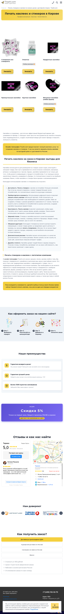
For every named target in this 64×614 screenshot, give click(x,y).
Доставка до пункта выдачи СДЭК (32, 539)
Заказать (7, 71)
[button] (57, 2)
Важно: (32, 555)
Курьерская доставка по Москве (32, 544)
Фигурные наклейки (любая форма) (50, 98)
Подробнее (34, 609)
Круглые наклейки (29, 98)
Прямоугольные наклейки (10, 98)
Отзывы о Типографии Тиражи (16, 485)
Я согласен (55, 606)
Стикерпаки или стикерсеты (7, 60)
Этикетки (25, 59)
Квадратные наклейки (51, 59)
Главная (3, 8)
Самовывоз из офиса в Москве (32, 550)
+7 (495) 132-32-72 (50, 592)
